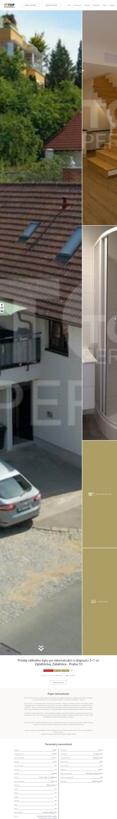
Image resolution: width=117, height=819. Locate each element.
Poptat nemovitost (58, 682)
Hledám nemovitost (30, 5)
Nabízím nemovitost (52, 5)
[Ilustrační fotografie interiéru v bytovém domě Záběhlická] (99, 117)
